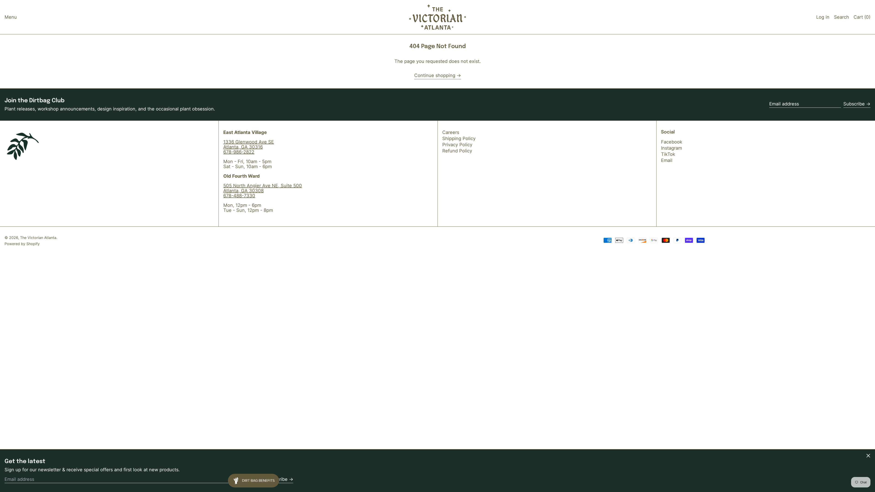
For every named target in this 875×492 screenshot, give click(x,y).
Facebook (671, 141)
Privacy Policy (457, 144)
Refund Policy (457, 151)
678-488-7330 (239, 195)
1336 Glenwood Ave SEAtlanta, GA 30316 (248, 144)
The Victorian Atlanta (38, 237)
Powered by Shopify (22, 243)
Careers (450, 132)
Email (666, 160)
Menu (11, 17)
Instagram (671, 148)
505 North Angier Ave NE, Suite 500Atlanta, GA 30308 (262, 188)
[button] (841, 17)
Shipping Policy (459, 138)
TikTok (668, 154)
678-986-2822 (238, 152)
